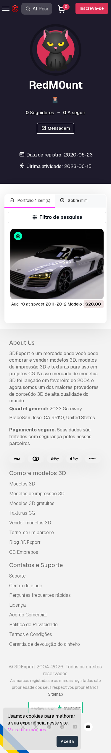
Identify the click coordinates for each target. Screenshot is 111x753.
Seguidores (39, 113)
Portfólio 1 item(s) (33, 200)
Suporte (17, 576)
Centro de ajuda (25, 586)
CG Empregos (23, 552)
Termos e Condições (30, 634)
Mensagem (58, 128)
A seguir (74, 113)
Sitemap (55, 694)
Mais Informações (26, 730)
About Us (22, 343)
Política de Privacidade (33, 624)
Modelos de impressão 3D (37, 494)
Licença (17, 605)
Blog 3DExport (25, 542)
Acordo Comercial (28, 615)
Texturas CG (22, 513)
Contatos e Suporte (36, 565)
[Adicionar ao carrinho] (83, 291)
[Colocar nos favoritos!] (95, 291)
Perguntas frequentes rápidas (40, 595)
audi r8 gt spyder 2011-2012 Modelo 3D (50, 304)
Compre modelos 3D (37, 473)
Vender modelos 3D (30, 523)
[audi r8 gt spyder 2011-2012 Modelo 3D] (57, 264)
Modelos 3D (22, 484)
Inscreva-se (92, 8)
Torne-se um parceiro (31, 532)
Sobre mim (77, 200)
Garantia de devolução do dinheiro (44, 644)
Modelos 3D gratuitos (31, 503)
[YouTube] (88, 728)
